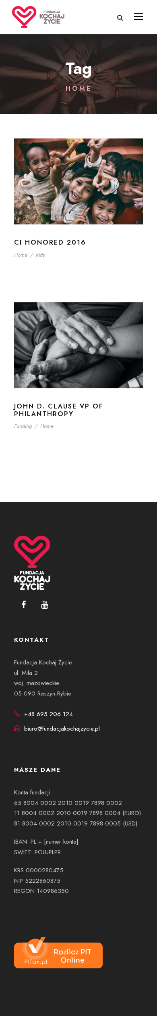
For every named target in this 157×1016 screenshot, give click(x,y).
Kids (40, 255)
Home (20, 255)
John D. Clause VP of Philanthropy (58, 410)
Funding (23, 426)
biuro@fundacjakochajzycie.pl (62, 728)
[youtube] (44, 605)
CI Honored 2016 (50, 242)
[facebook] (23, 605)
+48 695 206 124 (48, 714)
